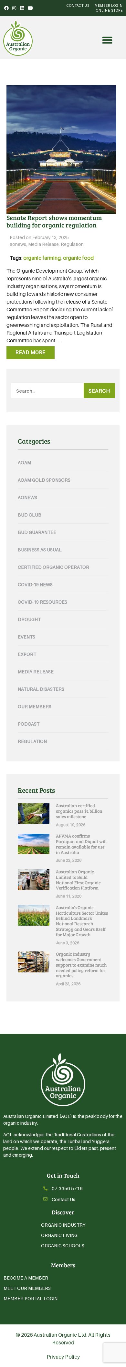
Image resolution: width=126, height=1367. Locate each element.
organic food (78, 258)
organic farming (42, 258)
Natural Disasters (41, 689)
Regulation (72, 244)
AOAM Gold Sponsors (44, 480)
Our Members (34, 706)
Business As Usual (40, 549)
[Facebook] (6, 8)
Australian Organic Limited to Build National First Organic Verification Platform (78, 880)
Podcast (28, 724)
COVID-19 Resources (42, 602)
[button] (107, 40)
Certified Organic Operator (53, 567)
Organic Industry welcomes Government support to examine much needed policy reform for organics (81, 965)
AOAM (24, 462)
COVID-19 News (35, 584)
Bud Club (29, 515)
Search (99, 390)
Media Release (43, 244)
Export (27, 654)
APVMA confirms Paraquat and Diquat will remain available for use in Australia (81, 844)
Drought (29, 619)
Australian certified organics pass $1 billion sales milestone (79, 810)
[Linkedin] (22, 8)
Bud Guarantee (37, 532)
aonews (18, 244)
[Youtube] (30, 8)
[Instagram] (14, 8)
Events (26, 636)
